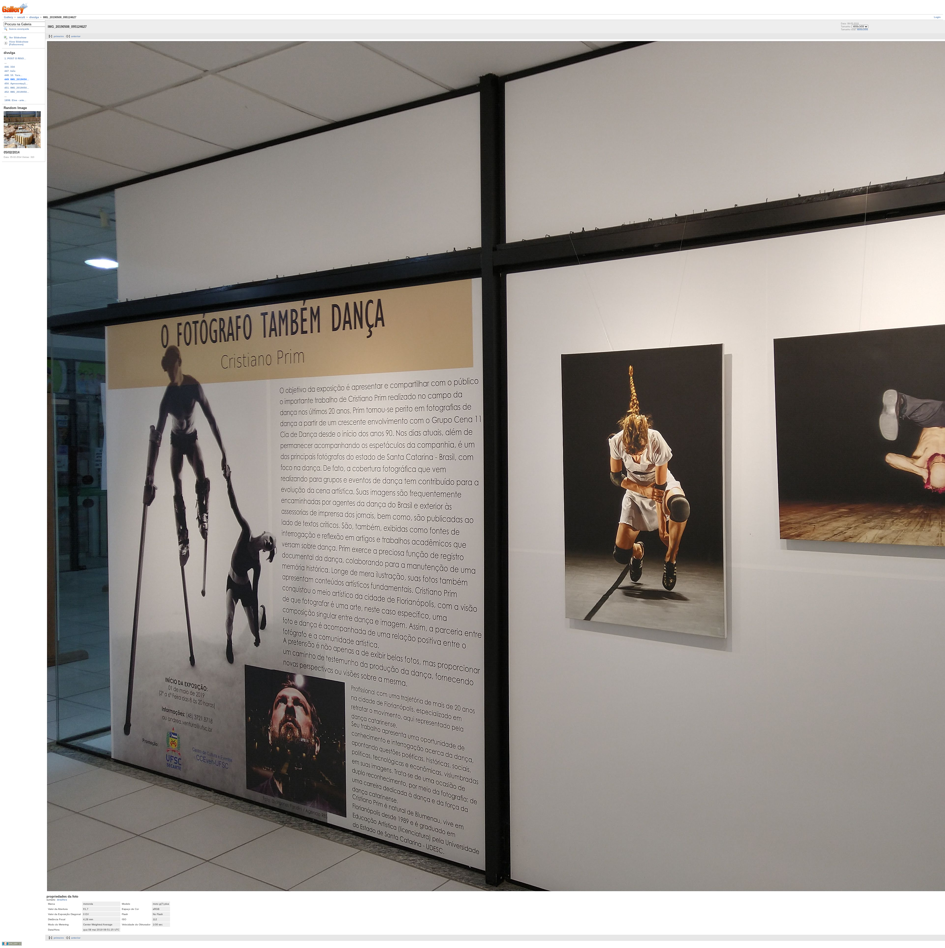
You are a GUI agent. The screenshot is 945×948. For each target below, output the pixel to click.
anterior (75, 36)
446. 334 (9, 66)
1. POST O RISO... (15, 58)
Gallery (8, 17)
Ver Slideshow (17, 37)
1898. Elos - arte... (15, 100)
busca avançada (19, 29)
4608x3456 (862, 29)
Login (937, 17)
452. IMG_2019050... (16, 92)
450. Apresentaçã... (16, 83)
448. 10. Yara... (13, 75)
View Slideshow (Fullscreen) (18, 43)
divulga (34, 17)
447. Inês (10, 71)
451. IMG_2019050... (16, 87)
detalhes (62, 899)
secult (21, 17)
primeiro (59, 36)
